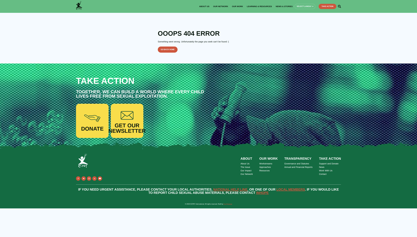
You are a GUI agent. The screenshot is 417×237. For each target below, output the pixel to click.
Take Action (327, 6)
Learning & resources (259, 6)
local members (290, 189)
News (321, 167)
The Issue (245, 167)
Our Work (237, 6)
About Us (245, 163)
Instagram (89, 178)
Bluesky (83, 178)
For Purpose (228, 204)
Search (339, 6)
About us (204, 6)
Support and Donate (328, 163)
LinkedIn (94, 178)
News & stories (284, 6)
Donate (92, 129)
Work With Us (325, 170)
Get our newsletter (127, 128)
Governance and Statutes (296, 163)
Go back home (168, 49)
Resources (264, 170)
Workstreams (265, 163)
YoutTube (100, 178)
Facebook (78, 178)
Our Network (220, 6)
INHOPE (262, 192)
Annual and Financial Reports (298, 167)
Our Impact (246, 170)
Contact (323, 174)
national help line (230, 189)
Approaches (265, 167)
